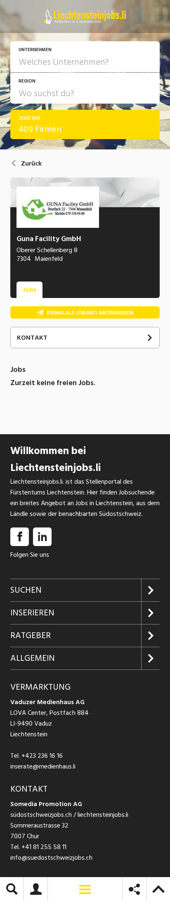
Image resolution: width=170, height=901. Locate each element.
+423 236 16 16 (42, 755)
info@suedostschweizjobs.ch (51, 857)
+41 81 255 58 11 (43, 847)
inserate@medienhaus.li (43, 766)
